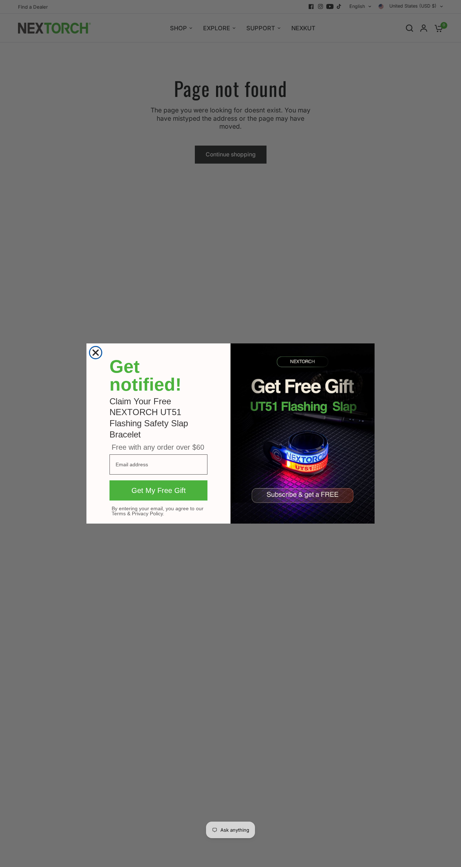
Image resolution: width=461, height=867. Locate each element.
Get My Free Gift (158, 490)
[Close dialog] (95, 352)
